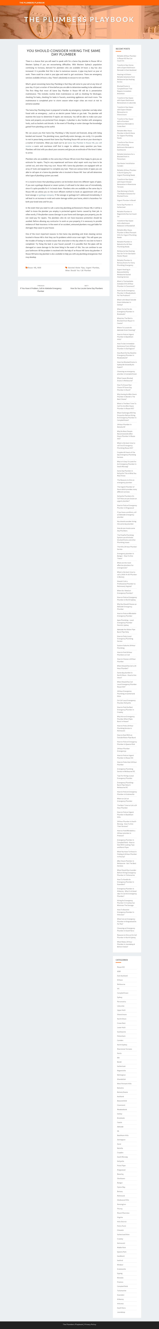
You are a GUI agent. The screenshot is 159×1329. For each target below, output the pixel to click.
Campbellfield (122, 1286)
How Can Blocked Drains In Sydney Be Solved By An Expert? (127, 364)
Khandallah (121, 1079)
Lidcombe (120, 1006)
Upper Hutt (121, 1010)
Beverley (120, 1174)
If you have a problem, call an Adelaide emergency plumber (40, 288)
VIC (118, 988)
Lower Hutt (121, 1027)
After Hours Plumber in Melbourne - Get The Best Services (126, 863)
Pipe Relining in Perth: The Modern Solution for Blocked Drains (126, 193)
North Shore (121, 1019)
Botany (120, 1191)
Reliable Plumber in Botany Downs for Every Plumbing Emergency (126, 262)
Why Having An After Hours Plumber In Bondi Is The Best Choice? (127, 396)
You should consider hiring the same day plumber (64, 52)
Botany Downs (122, 1092)
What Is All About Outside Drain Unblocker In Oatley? (126, 302)
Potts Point (121, 1226)
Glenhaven (121, 1178)
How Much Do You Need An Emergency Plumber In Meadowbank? (126, 355)
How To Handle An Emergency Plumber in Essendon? (125, 881)
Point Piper (121, 1165)
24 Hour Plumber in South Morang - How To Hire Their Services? (126, 823)
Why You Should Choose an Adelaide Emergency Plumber (127, 606)
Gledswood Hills (123, 1200)
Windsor (120, 1265)
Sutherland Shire (123, 1234)
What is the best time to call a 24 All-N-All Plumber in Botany (127, 574)
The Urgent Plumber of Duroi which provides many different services (127, 489)
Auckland (120, 1096)
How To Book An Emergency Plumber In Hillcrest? (125, 912)
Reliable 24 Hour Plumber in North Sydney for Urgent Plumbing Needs (126, 172)
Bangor (120, 1183)
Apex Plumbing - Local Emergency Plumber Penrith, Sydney (125, 622)
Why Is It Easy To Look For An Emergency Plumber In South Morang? (126, 464)
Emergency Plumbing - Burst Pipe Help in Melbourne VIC (125, 785)
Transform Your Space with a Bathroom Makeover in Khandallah (126, 223)
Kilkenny (120, 1299)
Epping (119, 1273)
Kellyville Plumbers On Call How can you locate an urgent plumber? (127, 498)
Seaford (120, 1260)
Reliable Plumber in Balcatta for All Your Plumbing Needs (124, 244)
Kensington (121, 1204)
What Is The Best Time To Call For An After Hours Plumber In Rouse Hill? (126, 406)
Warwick (120, 1278)
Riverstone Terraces (124, 1049)
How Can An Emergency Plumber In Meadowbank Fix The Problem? (126, 293)
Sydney (119, 997)
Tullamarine (121, 1290)
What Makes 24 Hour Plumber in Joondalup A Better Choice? (126, 944)
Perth (119, 1053)
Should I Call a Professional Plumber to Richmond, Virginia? (126, 583)
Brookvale (121, 1118)
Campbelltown (122, 993)
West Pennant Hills (124, 1083)
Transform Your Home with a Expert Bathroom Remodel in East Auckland (126, 67)
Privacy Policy (90, 1324)
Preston (120, 1282)
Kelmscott (121, 1243)
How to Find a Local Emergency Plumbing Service (125, 638)
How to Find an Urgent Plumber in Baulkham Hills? (125, 336)
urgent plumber (92, 267)
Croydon (120, 1152)
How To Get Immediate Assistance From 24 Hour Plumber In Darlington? (126, 346)
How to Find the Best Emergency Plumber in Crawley (125, 709)
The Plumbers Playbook (32, 2)
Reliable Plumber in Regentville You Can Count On (127, 214)
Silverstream (122, 1014)
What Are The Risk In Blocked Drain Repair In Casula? (125, 320)
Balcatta (120, 1088)
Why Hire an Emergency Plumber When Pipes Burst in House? (126, 719)
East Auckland (122, 976)
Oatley (119, 1114)
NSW (39, 267)
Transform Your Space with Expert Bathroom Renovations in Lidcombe (126, 100)
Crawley (120, 1239)
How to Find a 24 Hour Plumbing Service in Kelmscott (125, 728)
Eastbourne (121, 1032)
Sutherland (121, 1066)
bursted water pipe (76, 267)
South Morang (122, 1157)
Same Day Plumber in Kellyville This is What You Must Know (126, 473)
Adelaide (120, 1127)
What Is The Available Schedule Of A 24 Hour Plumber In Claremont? (126, 283)
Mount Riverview (123, 1213)
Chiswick (120, 1230)
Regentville (121, 1070)
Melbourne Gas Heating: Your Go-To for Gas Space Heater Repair (126, 253)
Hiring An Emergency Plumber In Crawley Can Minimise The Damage (126, 903)
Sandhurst (121, 1256)
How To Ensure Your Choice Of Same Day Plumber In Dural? (124, 387)
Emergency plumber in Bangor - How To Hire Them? (125, 556)
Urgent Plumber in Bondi (126, 200)
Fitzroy (119, 1209)
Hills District (122, 1222)
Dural (119, 1144)
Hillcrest (120, 1303)
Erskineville (121, 1269)
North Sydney (122, 1045)
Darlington (121, 1140)
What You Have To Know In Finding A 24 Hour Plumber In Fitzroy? (127, 854)
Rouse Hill (32, 267)
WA (118, 1058)
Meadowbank (122, 1109)
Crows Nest (121, 1023)
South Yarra (121, 1308)
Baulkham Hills (122, 1135)
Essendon (120, 1295)
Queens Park (121, 1252)
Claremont (121, 1105)
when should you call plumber (78, 270)
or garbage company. (45, 195)
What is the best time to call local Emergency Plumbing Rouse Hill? (126, 445)
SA (118, 1131)
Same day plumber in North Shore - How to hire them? (126, 675)
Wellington (121, 1075)
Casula (119, 1122)
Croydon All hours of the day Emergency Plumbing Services (126, 454)
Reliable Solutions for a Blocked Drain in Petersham (126, 156)
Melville (120, 1148)
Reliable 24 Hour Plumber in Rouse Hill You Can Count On (126, 58)
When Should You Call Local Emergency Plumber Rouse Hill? (127, 684)
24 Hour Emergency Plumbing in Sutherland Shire (126, 693)
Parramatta (121, 1001)
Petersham (121, 1036)
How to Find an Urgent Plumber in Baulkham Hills (125, 814)
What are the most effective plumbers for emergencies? (125, 565)
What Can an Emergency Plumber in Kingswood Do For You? (126, 921)
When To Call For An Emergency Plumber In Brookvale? (125, 311)
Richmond (121, 1196)
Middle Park (121, 1247)
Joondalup (121, 1312)
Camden (120, 1040)
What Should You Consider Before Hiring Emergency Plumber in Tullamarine (126, 872)
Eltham (120, 980)
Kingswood (121, 1170)
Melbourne (121, 984)
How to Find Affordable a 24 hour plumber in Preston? (126, 833)
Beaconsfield (122, 1101)
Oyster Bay (121, 1187)
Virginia (120, 1217)
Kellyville (120, 1161)
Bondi (119, 1062)
